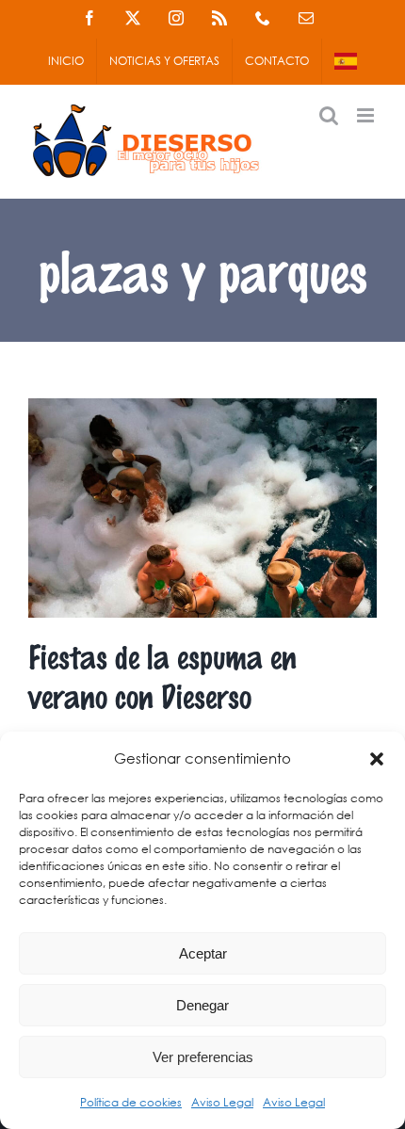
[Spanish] (345, 61)
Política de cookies (131, 1102)
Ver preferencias (203, 1057)
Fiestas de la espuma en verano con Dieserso (162, 676)
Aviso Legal (222, 1102)
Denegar (202, 1005)
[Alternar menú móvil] (367, 115)
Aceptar (203, 953)
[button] (376, 759)
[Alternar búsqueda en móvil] (328, 115)
